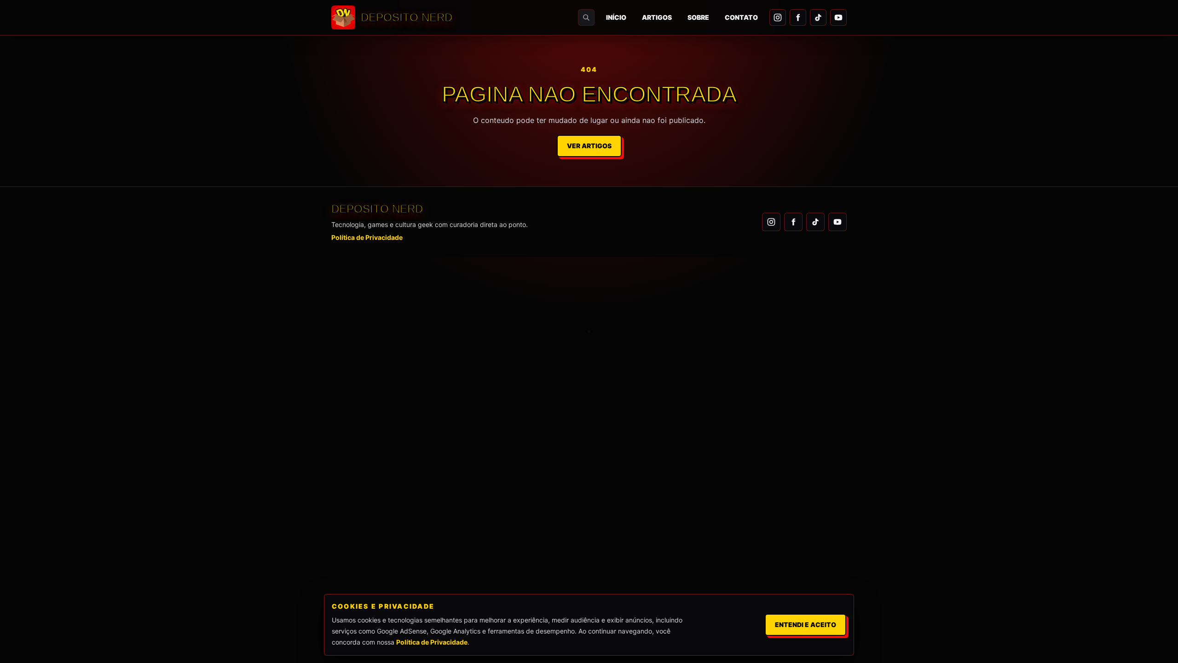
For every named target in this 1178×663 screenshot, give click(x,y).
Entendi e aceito (805, 624)
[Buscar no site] (586, 17)
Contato (741, 17)
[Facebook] (798, 17)
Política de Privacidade (367, 237)
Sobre (698, 17)
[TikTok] (818, 17)
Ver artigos (589, 146)
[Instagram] (777, 17)
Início (616, 17)
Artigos (657, 17)
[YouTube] (838, 17)
